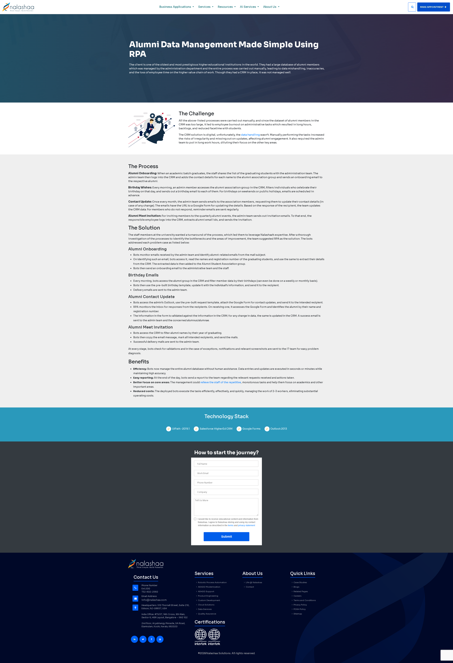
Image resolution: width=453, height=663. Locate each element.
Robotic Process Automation (212, 582)
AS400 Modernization (208, 587)
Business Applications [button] (175, 7)
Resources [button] (226, 7)
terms (230, 525)
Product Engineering (207, 596)
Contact (249, 587)
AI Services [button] (248, 7)
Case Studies (300, 582)
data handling (250, 134)
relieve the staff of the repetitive (220, 382)
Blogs (296, 587)
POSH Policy (299, 609)
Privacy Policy (300, 605)
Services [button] (204, 7)
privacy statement (246, 525)
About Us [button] (270, 7)
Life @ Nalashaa (253, 582)
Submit (226, 536)
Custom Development (208, 600)
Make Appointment (432, 7)
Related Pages (300, 591)
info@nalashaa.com (154, 600)
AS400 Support (205, 591)
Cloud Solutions (205, 605)
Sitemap (297, 614)
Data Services (204, 609)
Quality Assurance (206, 614)
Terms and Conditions (304, 600)
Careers (297, 596)
